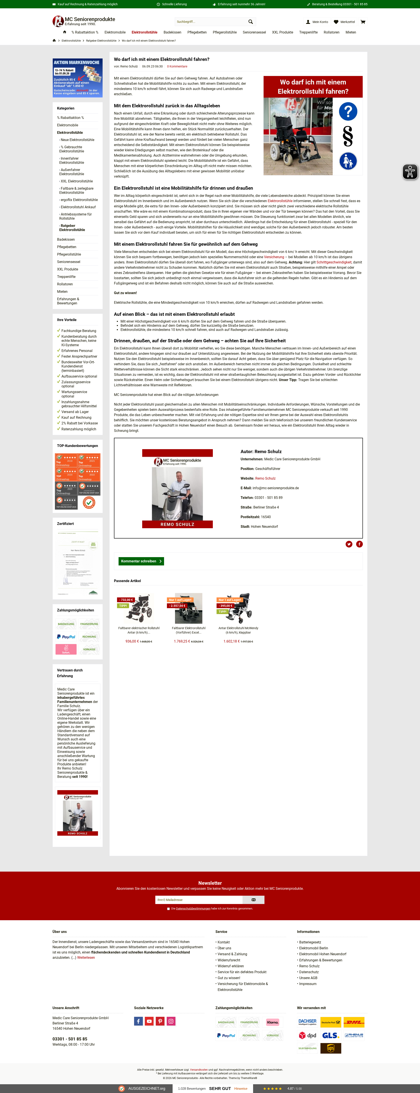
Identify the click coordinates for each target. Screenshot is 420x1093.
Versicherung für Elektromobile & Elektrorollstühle (243, 987)
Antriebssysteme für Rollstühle (75, 216)
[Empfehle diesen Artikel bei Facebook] (359, 544)
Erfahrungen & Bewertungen (68, 301)
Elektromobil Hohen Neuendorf (322, 954)
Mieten (62, 292)
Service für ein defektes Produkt (242, 972)
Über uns (224, 948)
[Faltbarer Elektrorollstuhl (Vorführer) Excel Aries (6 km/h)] (188, 608)
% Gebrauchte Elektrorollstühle (71, 149)
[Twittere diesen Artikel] (350, 544)
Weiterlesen (86, 957)
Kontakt (224, 942)
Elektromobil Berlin (313, 948)
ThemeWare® (249, 1078)
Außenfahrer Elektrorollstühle (71, 172)
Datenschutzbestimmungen (193, 908)
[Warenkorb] (363, 21)
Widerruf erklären (231, 966)
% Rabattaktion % (70, 118)
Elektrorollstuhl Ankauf (78, 207)
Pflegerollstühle (69, 254)
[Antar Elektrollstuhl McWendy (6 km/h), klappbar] (238, 608)
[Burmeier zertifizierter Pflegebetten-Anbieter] (77, 563)
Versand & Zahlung (232, 954)
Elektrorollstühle (70, 133)
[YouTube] (149, 1021)
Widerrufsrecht (229, 960)
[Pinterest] (160, 1021)
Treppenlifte (66, 277)
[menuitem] (363, 21)
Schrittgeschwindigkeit (334, 262)
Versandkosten (199, 1069)
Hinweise (240, 1088)
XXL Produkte (67, 269)
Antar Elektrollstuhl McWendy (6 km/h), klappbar (238, 630)
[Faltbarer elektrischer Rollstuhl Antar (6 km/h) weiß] (139, 608)
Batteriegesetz (310, 942)
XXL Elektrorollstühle (76, 181)
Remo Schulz (265, 478)
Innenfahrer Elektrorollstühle (71, 160)
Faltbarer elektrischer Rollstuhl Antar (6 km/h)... (138, 630)
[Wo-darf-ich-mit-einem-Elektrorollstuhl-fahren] (313, 125)
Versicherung (274, 257)
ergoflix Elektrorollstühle (79, 200)
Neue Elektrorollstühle (77, 140)
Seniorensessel (68, 262)
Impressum (308, 984)
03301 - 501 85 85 (355, 4)
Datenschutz (309, 972)
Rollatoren (65, 284)
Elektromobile (67, 125)
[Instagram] (171, 1021)
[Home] (64, 32)
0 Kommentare (177, 66)
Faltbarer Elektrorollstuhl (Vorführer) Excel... (188, 630)
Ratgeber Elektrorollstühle (72, 228)
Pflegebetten (66, 247)
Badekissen (66, 239)
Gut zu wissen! (229, 978)
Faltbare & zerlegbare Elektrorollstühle (76, 190)
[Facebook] (138, 1021)
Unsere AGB (308, 978)
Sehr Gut (220, 1088)
